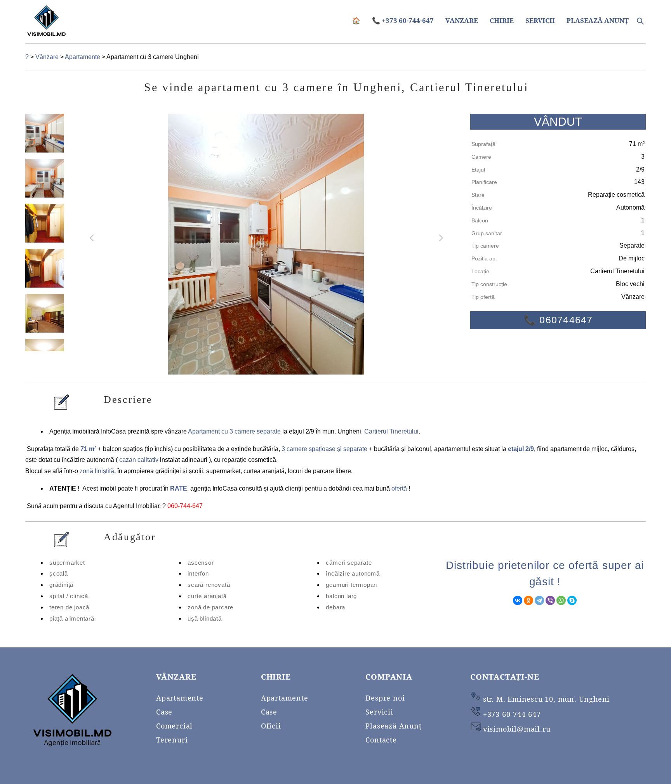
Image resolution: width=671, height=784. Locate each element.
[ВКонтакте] (517, 600)
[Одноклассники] (528, 600)
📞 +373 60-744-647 (403, 20)
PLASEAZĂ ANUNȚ (598, 20)
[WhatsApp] (561, 600)
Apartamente (83, 57)
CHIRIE (502, 20)
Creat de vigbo (629, 766)
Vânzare (47, 57)
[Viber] (550, 600)
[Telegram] (539, 600)
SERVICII (540, 20)
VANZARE (461, 20)
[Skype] (572, 600)
